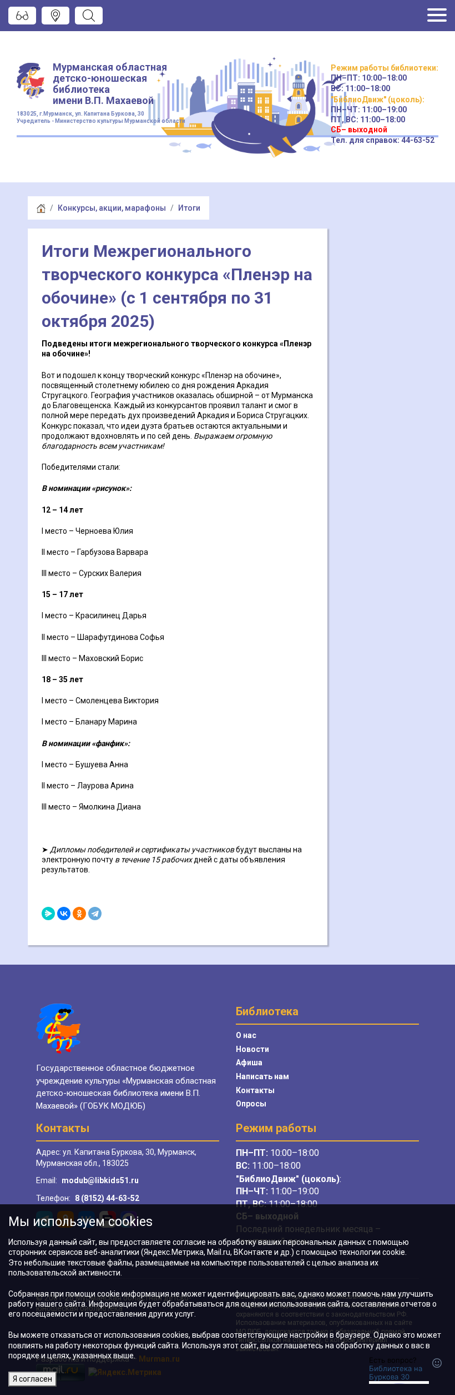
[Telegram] (95, 913)
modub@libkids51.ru (100, 1180)
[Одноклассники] (79, 913)
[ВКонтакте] (63, 913)
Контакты (255, 1090)
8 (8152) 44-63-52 (107, 1198)
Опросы (251, 1103)
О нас (246, 1035)
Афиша (249, 1062)
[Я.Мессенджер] (48, 913)
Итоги (189, 207)
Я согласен (32, 1378)
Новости (252, 1049)
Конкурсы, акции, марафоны (112, 207)
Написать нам (262, 1076)
